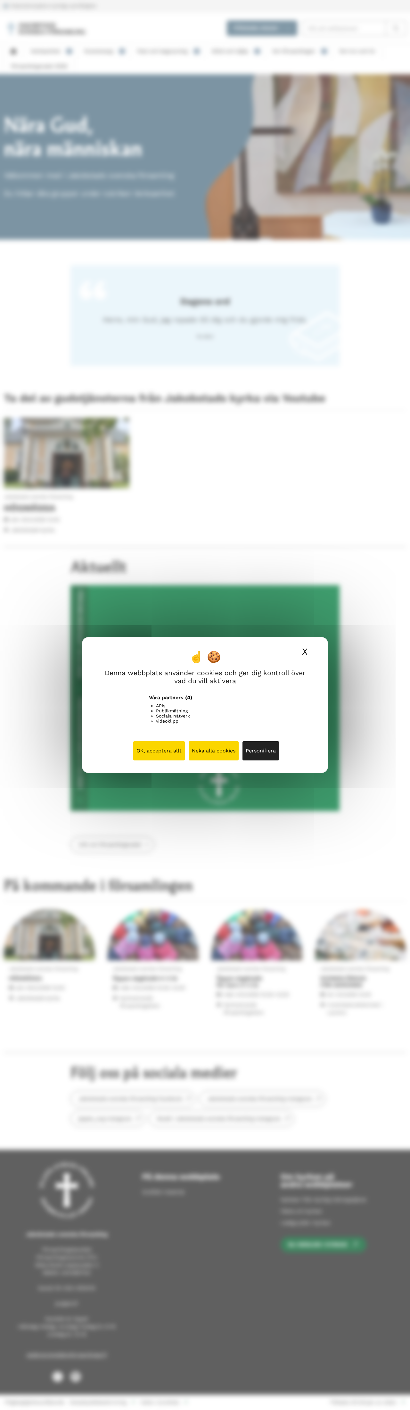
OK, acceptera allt (159, 751)
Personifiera (261, 751)
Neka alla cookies (213, 751)
